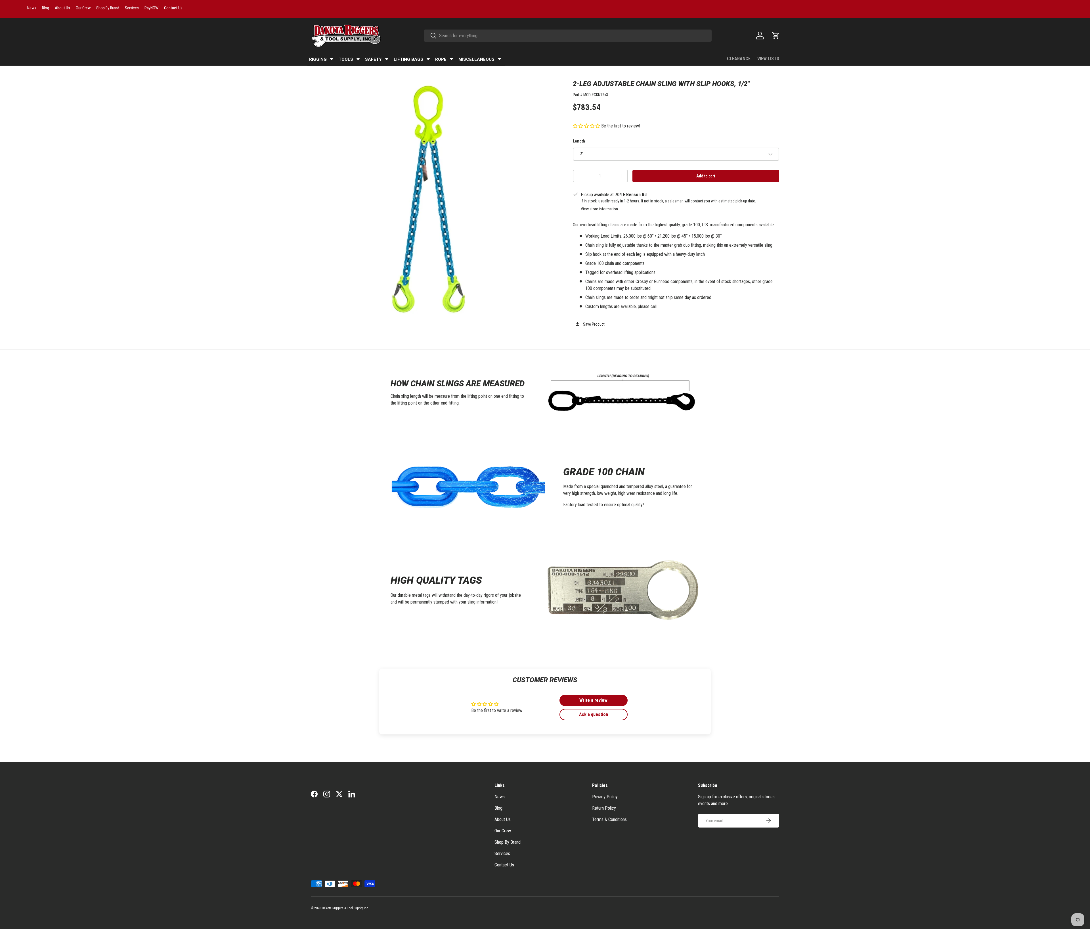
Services (502, 853)
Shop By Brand (507, 842)
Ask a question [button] (593, 714)
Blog (498, 808)
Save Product (593, 324)
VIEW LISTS (768, 58)
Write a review (593, 700)
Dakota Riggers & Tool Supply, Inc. (345, 908)
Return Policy (604, 808)
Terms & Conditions (609, 819)
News (499, 796)
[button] (776, 35)
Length (579, 141)
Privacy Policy (605, 796)
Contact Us (504, 865)
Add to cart (705, 176)
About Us (502, 819)
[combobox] (568, 36)
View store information (599, 209)
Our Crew (502, 830)
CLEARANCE (739, 58)
